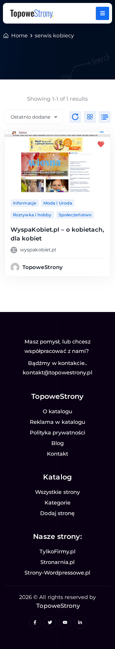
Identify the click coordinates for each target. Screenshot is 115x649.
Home (19, 35)
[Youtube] (65, 622)
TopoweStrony (42, 267)
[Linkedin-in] (80, 622)
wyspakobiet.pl (38, 250)
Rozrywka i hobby (32, 215)
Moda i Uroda (57, 203)
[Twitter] (50, 622)
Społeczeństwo (75, 215)
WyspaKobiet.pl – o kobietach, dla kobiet (57, 234)
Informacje (24, 203)
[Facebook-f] (35, 622)
